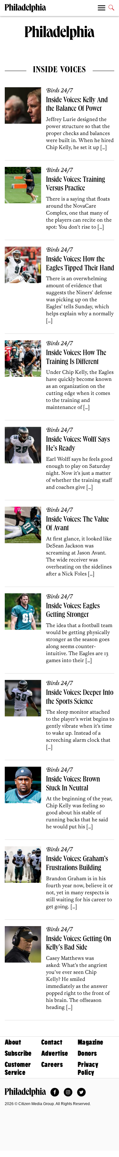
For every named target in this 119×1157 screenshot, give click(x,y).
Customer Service (18, 1068)
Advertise (54, 1053)
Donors (87, 1053)
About (13, 1042)
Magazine (90, 1042)
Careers (52, 1064)
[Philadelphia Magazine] (25, 1092)
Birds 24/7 (59, 90)
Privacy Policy (88, 1068)
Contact (51, 1042)
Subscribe (18, 1053)
